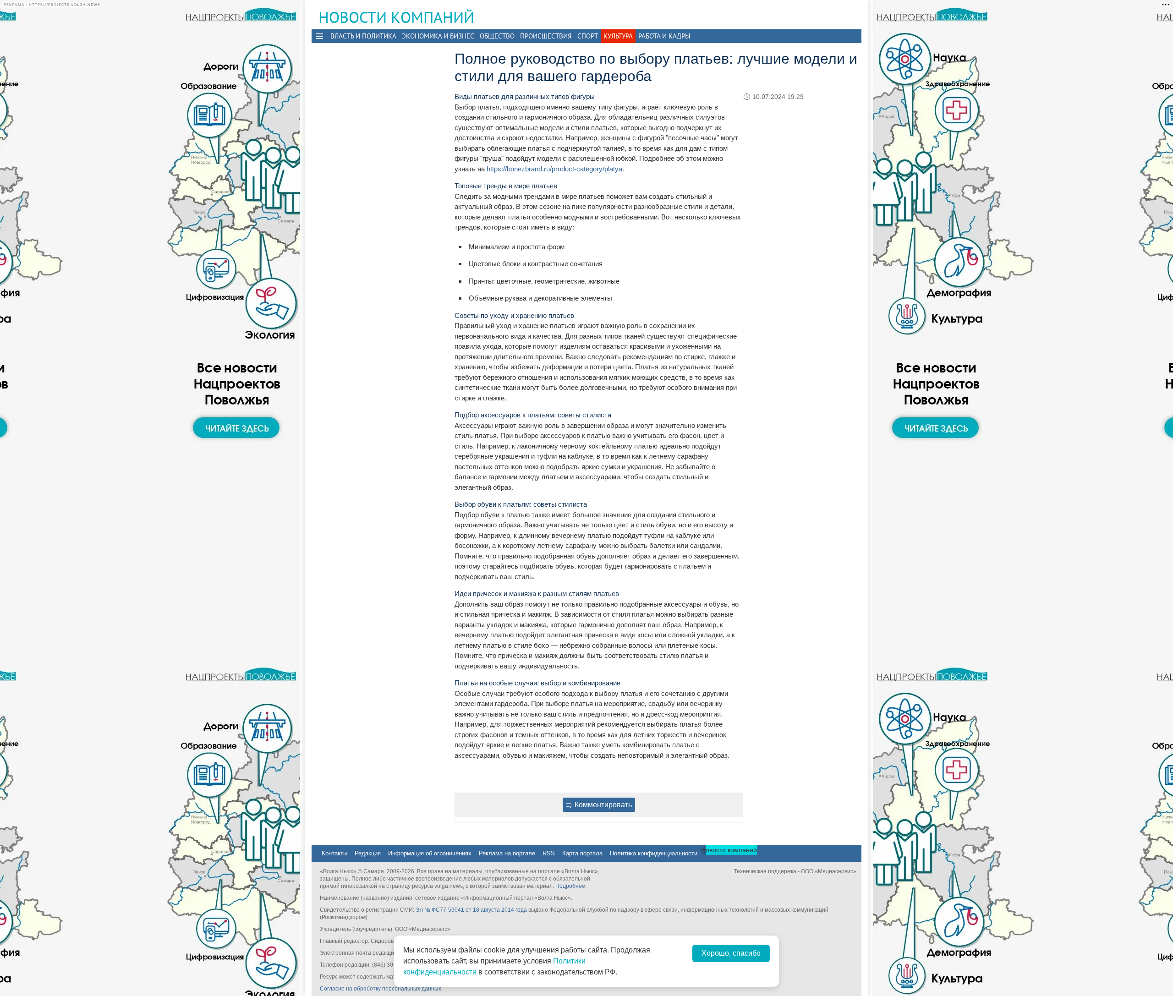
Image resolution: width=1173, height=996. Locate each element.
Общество (497, 36)
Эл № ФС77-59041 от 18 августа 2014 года (471, 910)
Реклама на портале (507, 853)
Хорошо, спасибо (731, 953)
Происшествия (546, 36)
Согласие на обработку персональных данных (380, 988)
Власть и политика (363, 36)
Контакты (334, 853)
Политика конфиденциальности (653, 853)
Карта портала (582, 853)
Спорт (587, 36)
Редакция (368, 853)
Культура (618, 36)
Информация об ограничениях (429, 853)
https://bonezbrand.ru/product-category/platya (554, 169)
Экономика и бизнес (438, 36)
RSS (549, 853)
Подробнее (570, 886)
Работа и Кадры (664, 36)
